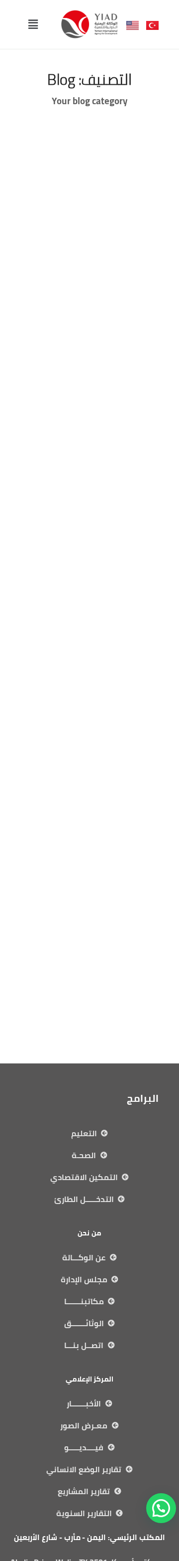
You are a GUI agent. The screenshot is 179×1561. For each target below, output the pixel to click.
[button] (33, 24)
